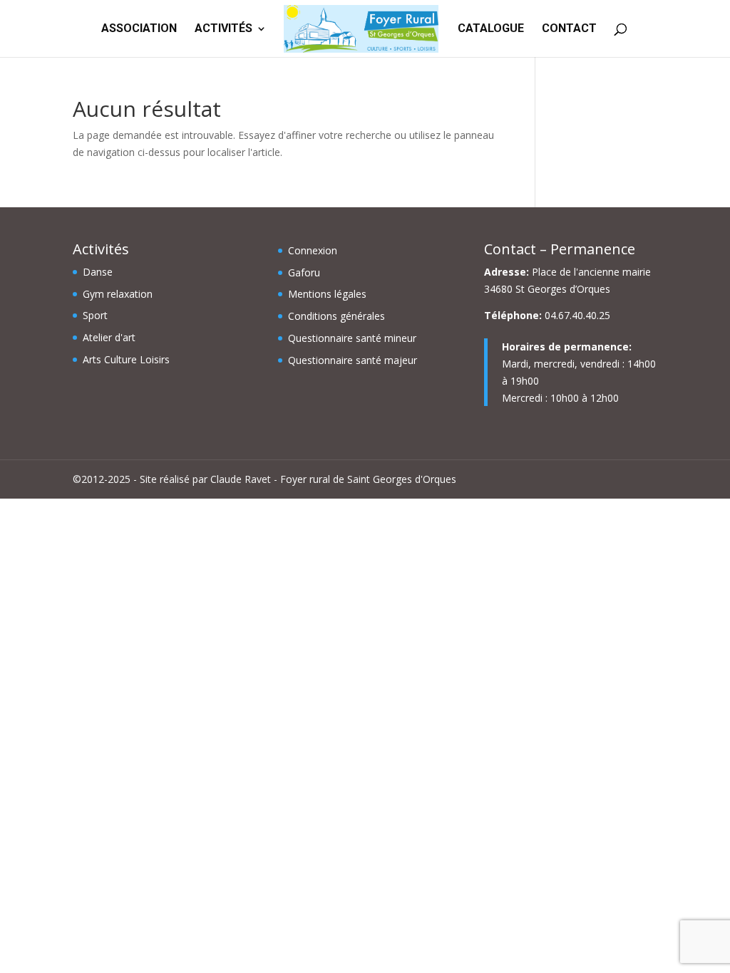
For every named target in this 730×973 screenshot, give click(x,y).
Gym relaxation (118, 294)
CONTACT (569, 29)
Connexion (312, 250)
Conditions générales (336, 316)
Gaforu (304, 272)
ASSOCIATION (139, 29)
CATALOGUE (491, 29)
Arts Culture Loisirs (126, 359)
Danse (98, 272)
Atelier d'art (109, 337)
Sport (95, 315)
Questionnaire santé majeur (352, 360)
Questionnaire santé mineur (352, 338)
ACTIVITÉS (223, 29)
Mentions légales (327, 294)
